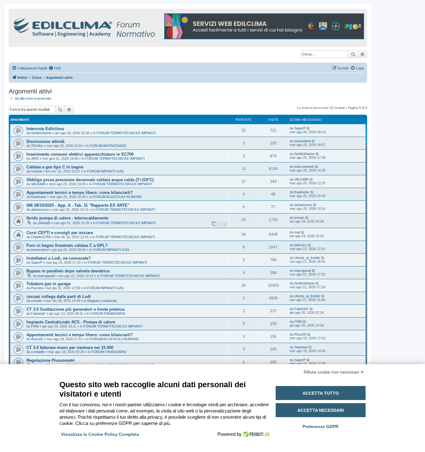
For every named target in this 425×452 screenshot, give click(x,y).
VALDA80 (38, 184)
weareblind (302, 141)
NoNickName (41, 133)
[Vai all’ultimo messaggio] (308, 128)
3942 (35, 158)
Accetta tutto (320, 393)
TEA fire (37, 146)
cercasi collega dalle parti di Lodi (58, 296)
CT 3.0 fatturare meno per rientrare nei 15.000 (69, 347)
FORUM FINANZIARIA (107, 313)
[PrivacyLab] (255, 434)
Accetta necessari (320, 410)
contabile (37, 352)
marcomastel (304, 166)
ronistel (36, 171)
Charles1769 (40, 237)
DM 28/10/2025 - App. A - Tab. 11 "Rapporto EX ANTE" (77, 205)
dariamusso (40, 209)
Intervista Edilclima (45, 128)
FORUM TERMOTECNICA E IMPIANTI (126, 133)
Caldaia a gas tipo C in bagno (54, 167)
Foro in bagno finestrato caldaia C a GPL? (67, 245)
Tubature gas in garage (48, 283)
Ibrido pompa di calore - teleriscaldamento (67, 218)
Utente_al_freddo (307, 258)
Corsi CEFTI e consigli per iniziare (59, 232)
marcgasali (46, 276)
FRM (35, 326)
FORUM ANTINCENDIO (108, 146)
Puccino (37, 288)
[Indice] (111, 26)
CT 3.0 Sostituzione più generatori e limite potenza (75, 309)
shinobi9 (44, 223)
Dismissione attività (45, 141)
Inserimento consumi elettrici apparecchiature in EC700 (79, 154)
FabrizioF (38, 313)
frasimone (38, 197)
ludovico (300, 245)
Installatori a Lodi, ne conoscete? (58, 258)
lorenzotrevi (40, 250)
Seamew (300, 347)
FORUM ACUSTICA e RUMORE (117, 197)
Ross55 (37, 339)
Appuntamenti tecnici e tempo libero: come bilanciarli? (79, 192)
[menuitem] (55, 68)
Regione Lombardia (102, 301)
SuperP (300, 128)
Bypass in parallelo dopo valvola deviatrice (68, 271)
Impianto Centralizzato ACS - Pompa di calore (70, 322)
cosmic (36, 301)
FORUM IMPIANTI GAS (105, 171)
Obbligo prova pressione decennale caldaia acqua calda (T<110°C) (90, 179)
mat (297, 232)
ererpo (299, 217)
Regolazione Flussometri (50, 360)
